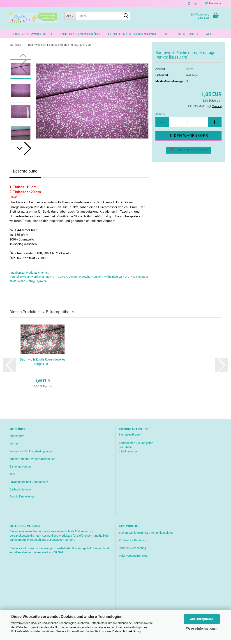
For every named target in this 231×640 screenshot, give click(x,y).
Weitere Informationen (201, 628)
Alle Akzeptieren (202, 619)
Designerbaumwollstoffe (31, 34)
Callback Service (20, 489)
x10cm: (160, 113)
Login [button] (194, 3)
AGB (12, 474)
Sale (167, 34)
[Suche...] (126, 16)
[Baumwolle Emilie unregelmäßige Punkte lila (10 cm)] (92, 100)
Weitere (212, 34)
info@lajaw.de (128, 451)
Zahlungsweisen (20, 466)
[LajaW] (33, 18)
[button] (23, 148)
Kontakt (14, 443)
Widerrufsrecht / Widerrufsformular (32, 459)
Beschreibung (25, 171)
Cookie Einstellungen (22, 496)
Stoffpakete (188, 34)
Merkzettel (215, 3)
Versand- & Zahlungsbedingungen (31, 451)
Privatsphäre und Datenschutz (28, 481)
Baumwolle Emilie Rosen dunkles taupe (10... (42, 362)
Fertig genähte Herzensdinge (132, 34)
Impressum (16, 436)
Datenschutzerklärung (126, 631)
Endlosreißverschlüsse (80, 34)
